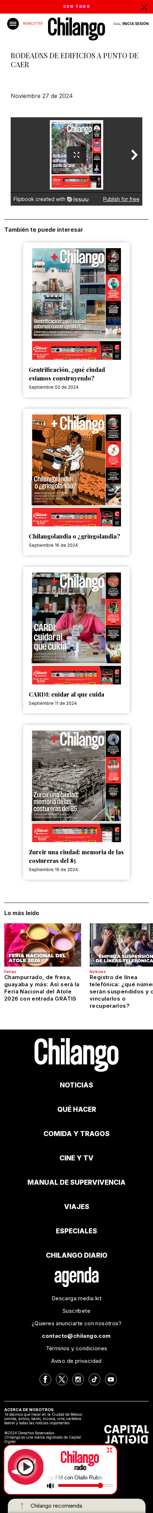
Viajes (76, 1207)
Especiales (76, 1231)
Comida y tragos (76, 1134)
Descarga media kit (76, 1298)
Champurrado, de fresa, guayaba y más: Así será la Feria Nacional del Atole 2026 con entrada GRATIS (42, 988)
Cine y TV (76, 1158)
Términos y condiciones (76, 1348)
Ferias (10, 971)
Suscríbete (76, 1310)
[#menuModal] (13, 24)
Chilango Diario (76, 1255)
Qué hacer (76, 1109)
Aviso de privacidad (76, 1360)
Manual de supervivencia (76, 1182)
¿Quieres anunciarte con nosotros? (76, 1323)
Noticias (98, 971)
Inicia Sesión (135, 23)
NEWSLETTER (32, 23)
